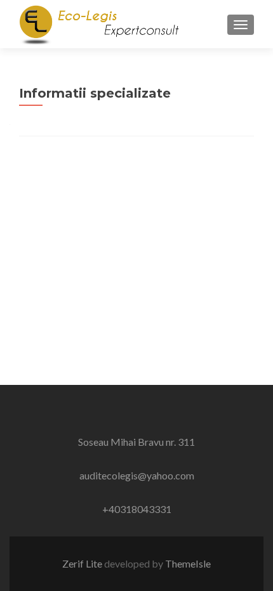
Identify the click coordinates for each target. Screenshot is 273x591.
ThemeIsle (188, 563)
